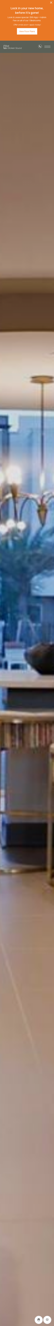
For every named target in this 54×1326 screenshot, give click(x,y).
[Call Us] (40, 47)
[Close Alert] (51, 3)
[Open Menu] (47, 47)
